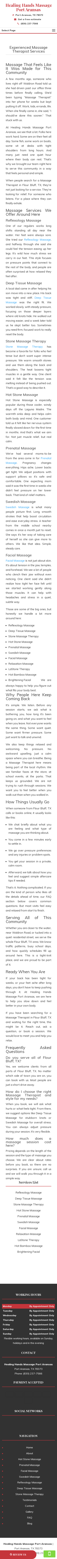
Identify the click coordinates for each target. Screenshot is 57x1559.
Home (29, 1447)
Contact (29, 1505)
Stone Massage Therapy (24, 346)
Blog (29, 1523)
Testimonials (29, 1500)
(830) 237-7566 (29, 23)
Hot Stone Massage (29, 1459)
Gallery (29, 1511)
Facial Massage (15, 560)
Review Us (19, 1554)
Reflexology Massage (37, 239)
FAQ (29, 1517)
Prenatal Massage (29, 1465)
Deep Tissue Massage (29, 1488)
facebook (22, 1422)
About (29, 1453)
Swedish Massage (17, 507)
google (28, 1422)
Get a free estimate (29, 19)
